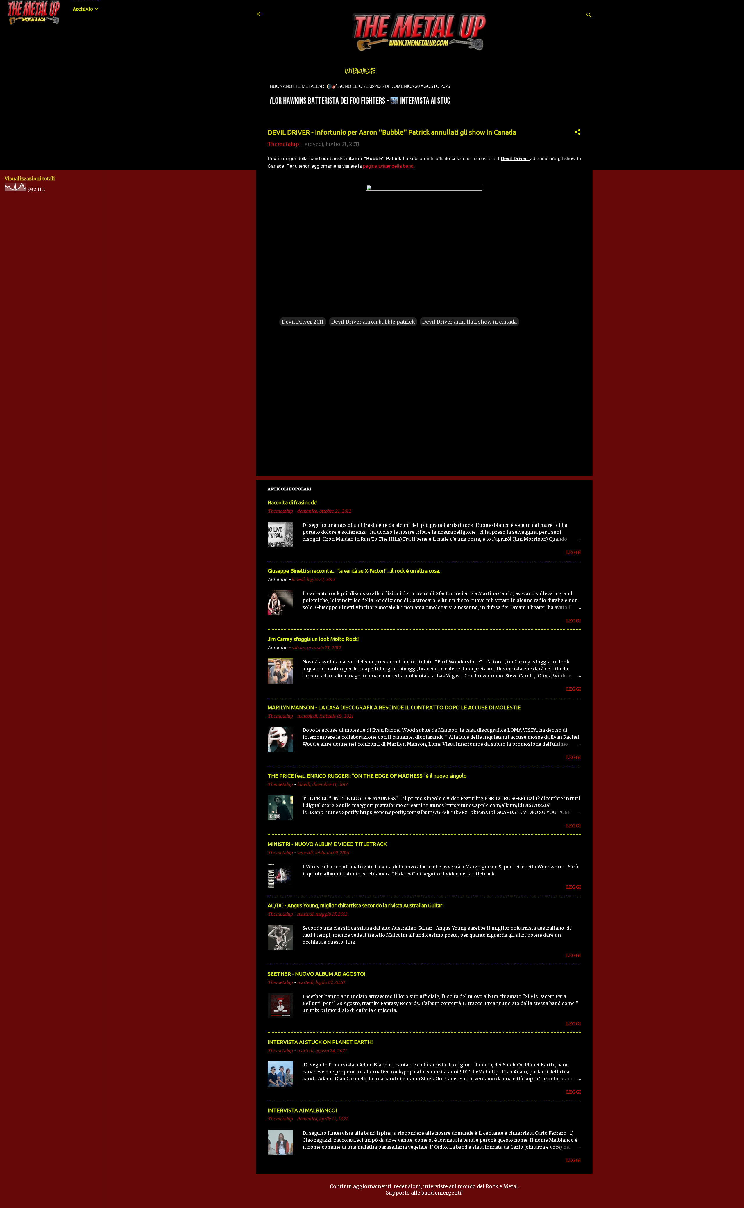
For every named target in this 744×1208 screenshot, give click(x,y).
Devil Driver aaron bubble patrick (373, 322)
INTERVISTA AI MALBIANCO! (302, 1110)
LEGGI (573, 552)
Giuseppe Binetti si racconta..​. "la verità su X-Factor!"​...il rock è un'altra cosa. (354, 571)
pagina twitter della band (388, 166)
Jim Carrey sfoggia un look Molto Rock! (313, 639)
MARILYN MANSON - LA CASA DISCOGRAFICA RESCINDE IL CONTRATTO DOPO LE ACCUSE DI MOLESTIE (394, 707)
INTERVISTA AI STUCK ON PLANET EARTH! (320, 1042)
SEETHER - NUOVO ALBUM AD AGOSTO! (316, 974)
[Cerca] (589, 16)
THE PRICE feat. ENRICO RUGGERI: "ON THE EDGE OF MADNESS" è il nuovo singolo (367, 776)
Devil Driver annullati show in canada (469, 322)
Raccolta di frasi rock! (292, 502)
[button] (577, 133)
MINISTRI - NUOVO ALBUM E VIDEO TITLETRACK (327, 844)
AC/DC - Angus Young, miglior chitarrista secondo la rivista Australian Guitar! (355, 905)
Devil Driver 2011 (303, 322)
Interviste (360, 71)
